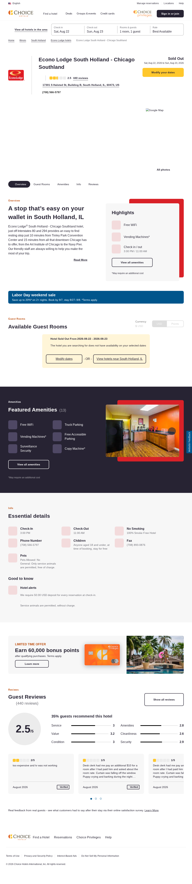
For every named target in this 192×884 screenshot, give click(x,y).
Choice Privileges (91, 837)
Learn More (167, 817)
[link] (32, 671)
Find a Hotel (42, 837)
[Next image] (171, 431)
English (16, 3)
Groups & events (89, 13)
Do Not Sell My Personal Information (107, 856)
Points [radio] (175, 323)
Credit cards (112, 13)
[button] (189, 442)
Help (181, 3)
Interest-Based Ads (71, 856)
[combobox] (52, 14)
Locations (168, 3)
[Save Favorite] (40, 78)
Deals (71, 13)
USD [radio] (158, 323)
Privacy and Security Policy (40, 856)
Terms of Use (13, 856)
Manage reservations (146, 3)
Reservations (65, 837)
